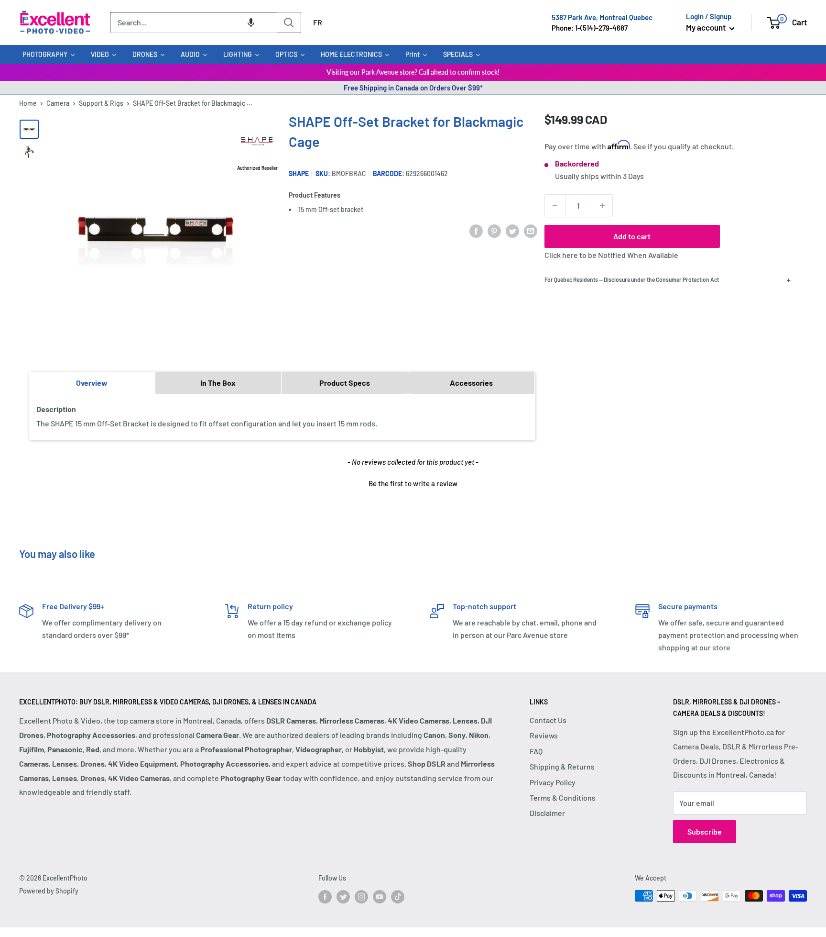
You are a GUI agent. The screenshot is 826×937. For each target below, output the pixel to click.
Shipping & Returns (562, 766)
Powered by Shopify (48, 891)
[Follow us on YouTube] (379, 897)
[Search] (289, 22)
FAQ (536, 751)
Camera (57, 103)
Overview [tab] (92, 382)
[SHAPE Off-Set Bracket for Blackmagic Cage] (29, 129)
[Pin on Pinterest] (494, 230)
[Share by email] (530, 230)
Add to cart (632, 236)
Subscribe (704, 831)
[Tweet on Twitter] (512, 230)
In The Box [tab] (218, 382)
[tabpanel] (282, 416)
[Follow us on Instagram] (361, 897)
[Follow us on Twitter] (343, 897)
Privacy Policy (553, 782)
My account (706, 27)
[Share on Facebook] (476, 230)
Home (28, 103)
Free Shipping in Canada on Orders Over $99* (413, 87)
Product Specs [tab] (344, 382)
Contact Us (548, 720)
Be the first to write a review (413, 483)
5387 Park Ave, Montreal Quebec (602, 17)
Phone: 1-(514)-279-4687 (590, 27)
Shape (299, 173)
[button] (251, 22)
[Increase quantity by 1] (602, 206)
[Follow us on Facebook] (325, 897)
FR (317, 22)
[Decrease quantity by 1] (555, 206)
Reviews (544, 735)
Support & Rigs (101, 103)
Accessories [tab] (471, 382)
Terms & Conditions (563, 797)
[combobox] (193, 22)
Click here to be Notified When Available (611, 254)
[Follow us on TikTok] (397, 897)
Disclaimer (547, 812)
